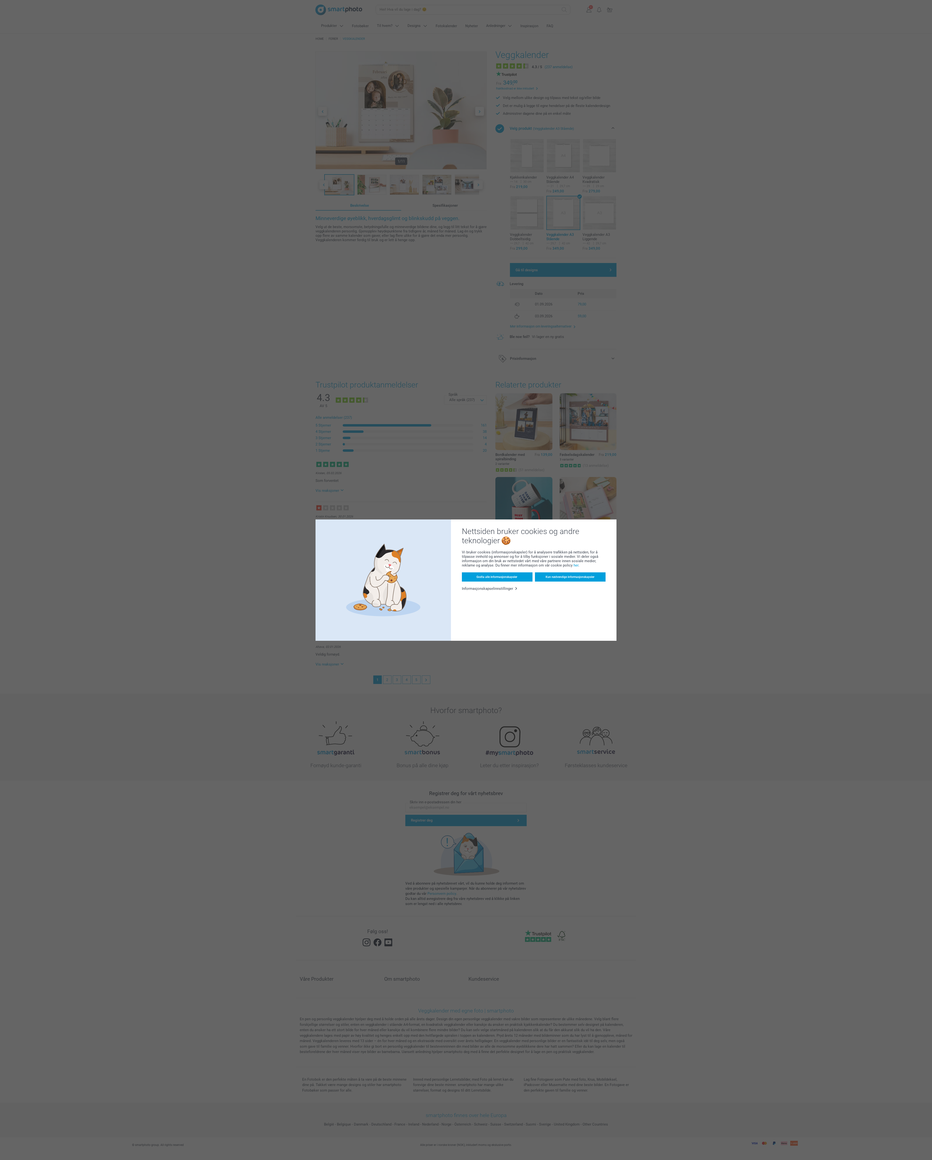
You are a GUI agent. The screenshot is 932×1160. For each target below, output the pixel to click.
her (576, 565)
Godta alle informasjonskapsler (496, 577)
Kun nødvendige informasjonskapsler (570, 577)
